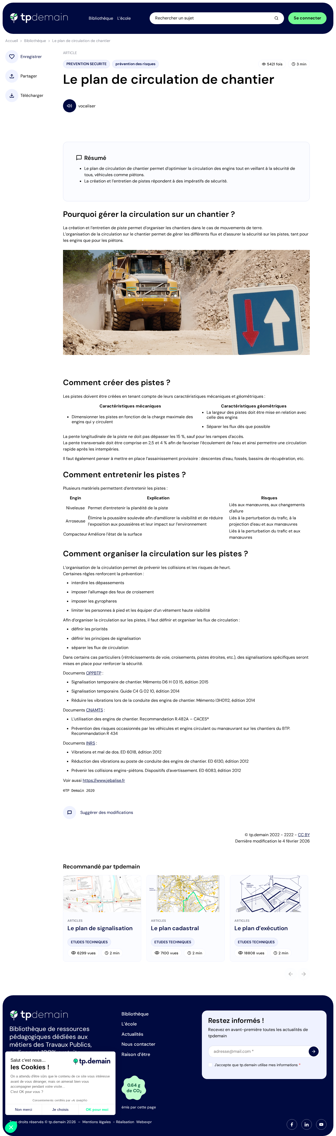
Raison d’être (136, 1054)
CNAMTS (94, 710)
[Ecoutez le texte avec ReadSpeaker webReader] (186, 105)
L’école (129, 1024)
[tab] (292, 1124)
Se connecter (307, 18)
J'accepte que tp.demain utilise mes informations (257, 1064)
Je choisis (60, 1109)
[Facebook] (292, 1124)
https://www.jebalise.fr (104, 780)
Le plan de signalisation (100, 928)
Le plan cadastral (175, 928)
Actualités (132, 1034)
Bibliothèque (35, 40)
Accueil (11, 40)
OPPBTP (93, 673)
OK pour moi (97, 1109)
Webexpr (144, 1121)
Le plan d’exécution (261, 928)
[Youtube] (321, 1124)
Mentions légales (96, 1121)
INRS (90, 743)
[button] (106, 812)
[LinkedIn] (306, 1124)
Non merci (23, 1109)
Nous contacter (138, 1044)
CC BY (304, 834)
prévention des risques (135, 63)
